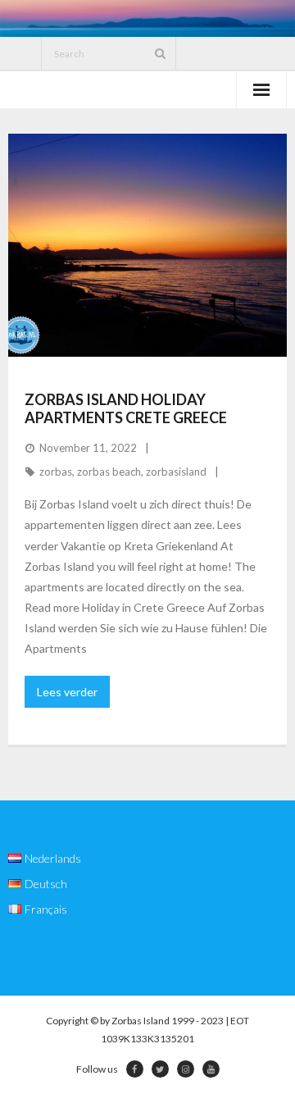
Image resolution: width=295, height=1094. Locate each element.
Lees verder (67, 692)
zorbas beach (109, 471)
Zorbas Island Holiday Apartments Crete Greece (126, 408)
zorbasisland (176, 471)
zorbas (55, 471)
